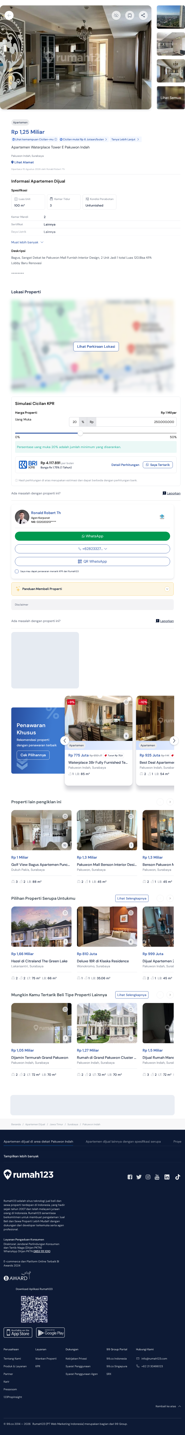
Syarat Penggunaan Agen (82, 1374)
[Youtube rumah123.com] (157, 1177)
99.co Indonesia (116, 1358)
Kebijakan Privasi (76, 1358)
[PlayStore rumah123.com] (50, 1332)
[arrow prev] (64, 740)
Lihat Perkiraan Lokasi (96, 346)
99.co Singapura (116, 1366)
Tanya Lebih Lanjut (123, 139)
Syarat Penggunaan (78, 1366)
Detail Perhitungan (125, 465)
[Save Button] (129, 15)
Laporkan (173, 493)
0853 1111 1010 (41, 1251)
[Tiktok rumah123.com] (177, 1177)
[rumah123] (28, 1175)
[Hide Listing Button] (116, 15)
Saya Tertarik (160, 465)
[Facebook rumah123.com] (130, 1177)
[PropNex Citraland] (162, 517)
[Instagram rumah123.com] (148, 1177)
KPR (37, 1366)
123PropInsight (13, 1397)
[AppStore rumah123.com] (18, 1332)
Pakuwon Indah (91, 1124)
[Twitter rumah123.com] (139, 1177)
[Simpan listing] (126, 702)
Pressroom (10, 1389)
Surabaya (72, 1124)
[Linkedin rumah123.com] (167, 1177)
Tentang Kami (12, 1358)
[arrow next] (174, 740)
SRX (108, 1374)
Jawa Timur (56, 1124)
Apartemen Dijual (35, 1124)
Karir (6, 1381)
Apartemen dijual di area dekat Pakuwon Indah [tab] (38, 1141)
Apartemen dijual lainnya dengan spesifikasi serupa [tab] (123, 1141)
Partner (8, 1374)
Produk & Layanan (15, 1366)
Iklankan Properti (46, 1358)
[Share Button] (143, 15)
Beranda (16, 1124)
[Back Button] (9, 15)
